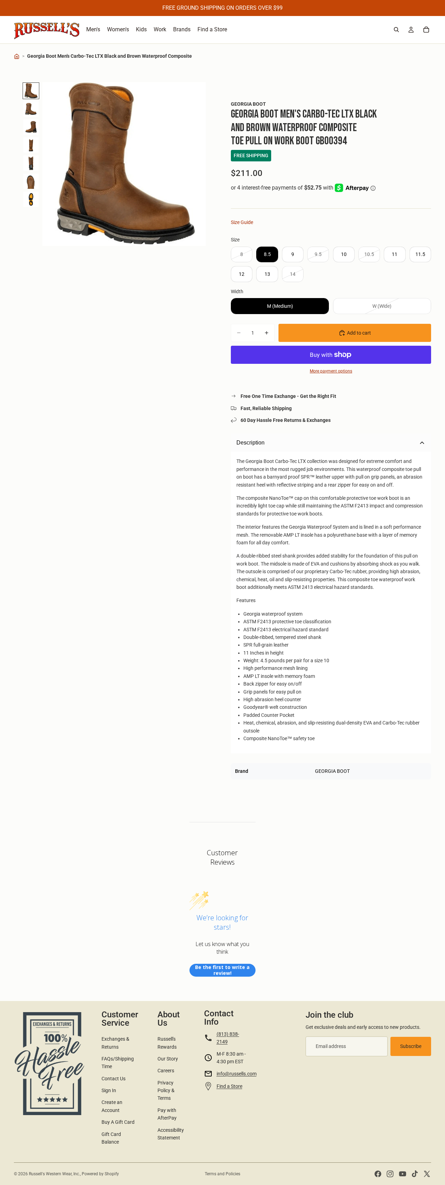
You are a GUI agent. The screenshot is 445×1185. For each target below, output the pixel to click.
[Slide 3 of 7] (31, 127)
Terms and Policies (222, 1173)
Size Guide (242, 222)
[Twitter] (427, 1174)
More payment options (331, 371)
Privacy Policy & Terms (166, 1090)
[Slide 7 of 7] (31, 199)
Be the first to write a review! (222, 970)
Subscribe (410, 1046)
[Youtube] (402, 1174)
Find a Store (229, 1086)
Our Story (167, 1059)
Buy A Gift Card (118, 1122)
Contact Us (114, 1078)
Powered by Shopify (100, 1173)
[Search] (396, 29)
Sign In (109, 1090)
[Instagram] (390, 1174)
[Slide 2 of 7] (31, 109)
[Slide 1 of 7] (31, 90)
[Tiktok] (415, 1174)
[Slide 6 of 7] (31, 181)
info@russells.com (237, 1073)
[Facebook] (378, 1174)
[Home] (16, 56)
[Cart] (426, 29)
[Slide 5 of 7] (31, 163)
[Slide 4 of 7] (31, 145)
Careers (165, 1070)
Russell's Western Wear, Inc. (54, 1173)
